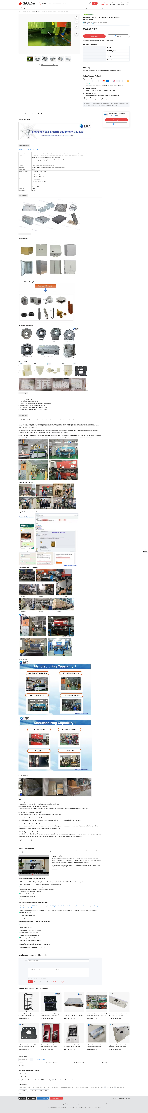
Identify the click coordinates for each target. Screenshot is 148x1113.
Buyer (94, 8)
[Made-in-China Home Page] (26, 3)
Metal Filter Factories (25, 1087)
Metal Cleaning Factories (39, 1087)
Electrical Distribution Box (62, 906)
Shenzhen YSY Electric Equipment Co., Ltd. (97, 22)
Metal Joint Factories (53, 1087)
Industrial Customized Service (49, 11)
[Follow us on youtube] (124, 1098)
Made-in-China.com (67, 1104)
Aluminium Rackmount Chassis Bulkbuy (39, 1091)
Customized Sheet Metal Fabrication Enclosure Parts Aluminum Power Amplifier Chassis (49, 1046)
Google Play (31, 1098)
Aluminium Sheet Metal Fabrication (63, 1080)
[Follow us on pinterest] (126, 1098)
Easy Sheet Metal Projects (26, 1080)
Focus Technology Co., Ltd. (63, 1107)
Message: (24, 969)
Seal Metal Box (120, 1087)
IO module (20, 1062)
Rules (128, 8)
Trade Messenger (43, 1098)
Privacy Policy (98, 1107)
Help (102, 8)
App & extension (111, 8)
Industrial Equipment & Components (31, 11)
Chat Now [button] (119, 36)
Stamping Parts (42, 906)
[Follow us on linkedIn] (129, 1098)
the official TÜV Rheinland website (63, 851)
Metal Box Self (110, 1087)
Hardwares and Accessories (83, 906)
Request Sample (109, 40)
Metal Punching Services (82, 1087)
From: (25, 960)
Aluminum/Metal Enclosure (42, 908)
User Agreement (82, 1107)
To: (26, 965)
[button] (90, 3)
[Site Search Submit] (95, 3)
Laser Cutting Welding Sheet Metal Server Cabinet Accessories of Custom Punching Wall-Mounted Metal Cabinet (73, 1015)
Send (30, 981)
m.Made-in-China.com (77, 1104)
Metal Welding (24, 908)
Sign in (128, 4)
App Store (22, 1098)
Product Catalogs (40, 1059)
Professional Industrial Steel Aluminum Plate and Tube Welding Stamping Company (95, 1046)
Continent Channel (92, 1103)
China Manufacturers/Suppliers (61, 1103)
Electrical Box (105, 1062)
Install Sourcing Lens (57, 1098)
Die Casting (21, 1065)
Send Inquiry (94, 36)
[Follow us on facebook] (117, 1098)
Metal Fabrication (33, 906)
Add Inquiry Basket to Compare (49, 65)
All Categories (24, 8)
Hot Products (42, 1103)
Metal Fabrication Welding (97, 1087)
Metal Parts (72, 906)
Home (19, 11)
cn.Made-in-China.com (88, 1104)
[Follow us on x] (120, 1098)
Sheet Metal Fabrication (63, 11)
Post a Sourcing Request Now (61, 982)
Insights (106, 1103)
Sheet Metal (31, 908)
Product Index (100, 1103)
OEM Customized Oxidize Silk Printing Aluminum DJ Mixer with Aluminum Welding (50, 1015)
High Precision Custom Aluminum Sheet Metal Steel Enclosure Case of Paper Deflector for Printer (118, 1046)
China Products (50, 1103)
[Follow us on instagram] (122, 1098)
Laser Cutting (94, 906)
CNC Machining (51, 906)
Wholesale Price (83, 1103)
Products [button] (43, 3)
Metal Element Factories (67, 1087)
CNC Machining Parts (79, 1062)
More (19, 1093)
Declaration (90, 1107)
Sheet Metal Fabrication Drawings (43, 1080)
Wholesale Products (74, 1103)
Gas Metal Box (23, 1091)
